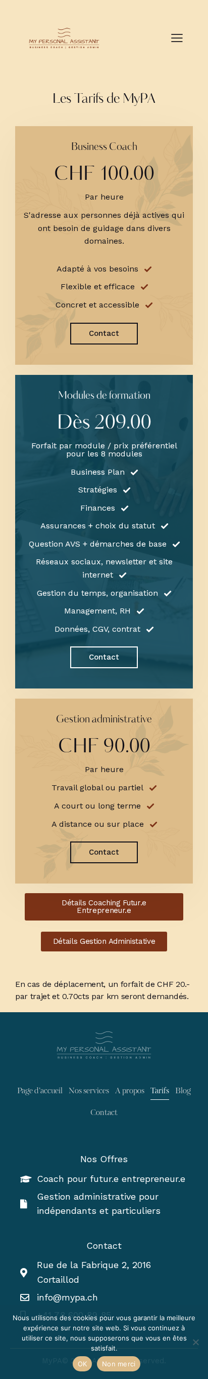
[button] (177, 38)
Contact (104, 333)
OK (82, 1364)
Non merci (118, 1364)
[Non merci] (195, 1342)
